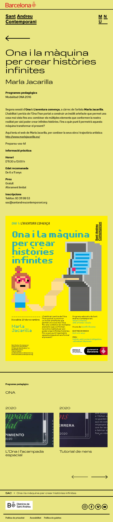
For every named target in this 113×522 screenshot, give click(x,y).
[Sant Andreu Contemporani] (21, 19)
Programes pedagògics (21, 93)
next (99, 477)
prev (80, 477)
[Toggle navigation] (103, 19)
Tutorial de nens (75, 452)
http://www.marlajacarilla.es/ (22, 137)
